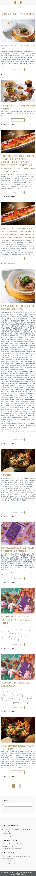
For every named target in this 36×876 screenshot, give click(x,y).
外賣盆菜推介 (6, 475)
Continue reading (18, 69)
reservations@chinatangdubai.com (11, 863)
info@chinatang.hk (7, 836)
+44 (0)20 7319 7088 (8, 846)
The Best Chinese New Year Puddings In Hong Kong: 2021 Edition (15, 619)
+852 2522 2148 (7, 833)
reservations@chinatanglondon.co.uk (12, 848)
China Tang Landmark (9, 74)
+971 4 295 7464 (7, 860)
